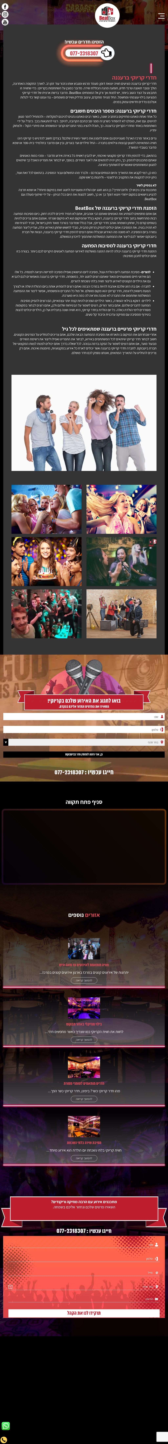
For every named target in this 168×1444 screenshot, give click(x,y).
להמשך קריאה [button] (84, 980)
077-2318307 (84, 53)
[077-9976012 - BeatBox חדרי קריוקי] (107, 15)
